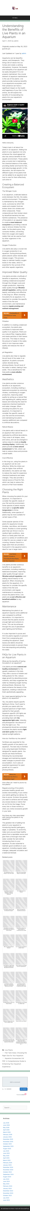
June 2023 (6, 1200)
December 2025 (8, 1139)
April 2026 (6, 1130)
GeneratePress (25, 1208)
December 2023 (8, 1191)
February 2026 (7, 1134)
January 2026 (7, 1137)
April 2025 (6, 1158)
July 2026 (6, 1123)
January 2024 (7, 1188)
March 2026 (7, 1132)
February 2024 (7, 1186)
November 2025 (8, 1141)
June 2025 (6, 1153)
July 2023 (6, 1198)
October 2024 (7, 1172)
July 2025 (6, 1151)
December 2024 (8, 1167)
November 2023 (8, 1193)
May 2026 (6, 1127)
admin (24, 53)
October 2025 (7, 1144)
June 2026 (6, 1125)
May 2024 (6, 1184)
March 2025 (6, 1160)
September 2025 (8, 1146)
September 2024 (8, 1174)
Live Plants (9, 1050)
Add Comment (23, 1089)
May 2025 (6, 1155)
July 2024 (6, 1179)
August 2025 (7, 1148)
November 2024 (8, 1169)
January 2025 (7, 1165)
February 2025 (7, 1162)
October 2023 (7, 1195)
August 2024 (7, 1176)
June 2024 (6, 1181)
